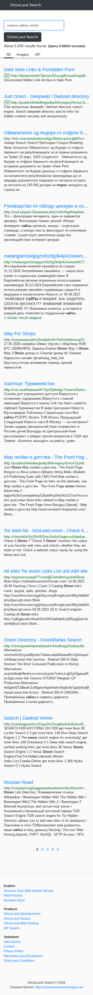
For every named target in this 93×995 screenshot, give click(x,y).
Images (23, 54)
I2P (37, 54)
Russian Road (18, 782)
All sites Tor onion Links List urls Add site (46, 571)
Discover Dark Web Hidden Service (28, 890)
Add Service (12, 941)
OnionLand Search (25, 5)
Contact (9, 946)
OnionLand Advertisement (22, 913)
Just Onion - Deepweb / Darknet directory (46, 96)
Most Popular (13, 895)
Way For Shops (20, 333)
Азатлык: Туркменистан (29, 383)
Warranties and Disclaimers (23, 956)
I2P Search (11, 928)
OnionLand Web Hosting (21, 923)
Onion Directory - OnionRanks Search (43, 640)
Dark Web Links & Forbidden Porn (39, 69)
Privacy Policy (14, 951)
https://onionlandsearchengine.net (59, 987)
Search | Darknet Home (28, 718)
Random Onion (14, 900)
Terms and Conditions (19, 960)
